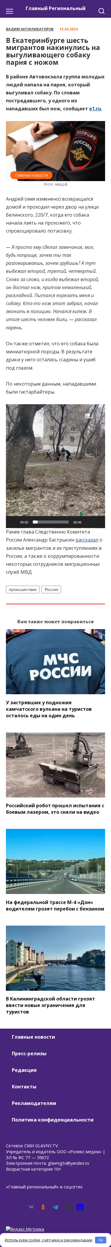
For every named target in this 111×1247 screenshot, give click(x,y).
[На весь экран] (97, 522)
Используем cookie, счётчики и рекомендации (48, 1240)
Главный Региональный (56, 8)
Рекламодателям (34, 1103)
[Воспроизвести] (14, 522)
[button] (55, 466)
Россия (51, 589)
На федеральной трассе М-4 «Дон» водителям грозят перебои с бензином (55, 905)
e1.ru (95, 108)
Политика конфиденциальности (53, 1119)
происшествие (23, 589)
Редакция (24, 1070)
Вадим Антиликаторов (30, 29)
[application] (55, 466)
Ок (100, 1240)
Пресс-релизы (29, 1053)
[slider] (51, 522)
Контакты (24, 1086)
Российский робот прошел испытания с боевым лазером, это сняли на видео (55, 808)
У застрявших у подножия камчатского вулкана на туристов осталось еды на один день (49, 708)
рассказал (86, 539)
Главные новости (31, 175)
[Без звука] (88, 522)
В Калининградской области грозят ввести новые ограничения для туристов (50, 1005)
